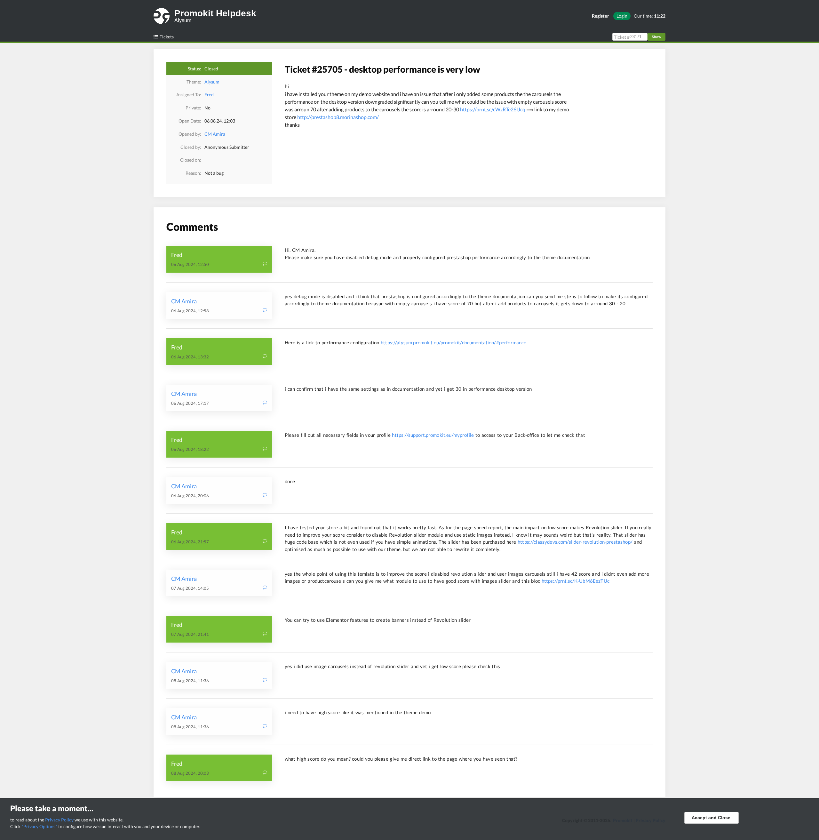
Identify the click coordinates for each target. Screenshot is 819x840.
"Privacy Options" (39, 826)
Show (656, 37)
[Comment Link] (265, 264)
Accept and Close (711, 817)
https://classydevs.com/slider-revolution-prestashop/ (575, 542)
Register (600, 16)
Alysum (211, 81)
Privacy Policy (59, 819)
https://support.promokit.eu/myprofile (433, 435)
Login (621, 16)
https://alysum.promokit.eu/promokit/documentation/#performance (453, 342)
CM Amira (214, 134)
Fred (209, 94)
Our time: (649, 16)
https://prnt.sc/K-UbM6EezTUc (575, 581)
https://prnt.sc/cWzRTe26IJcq (492, 109)
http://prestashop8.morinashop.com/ (338, 117)
